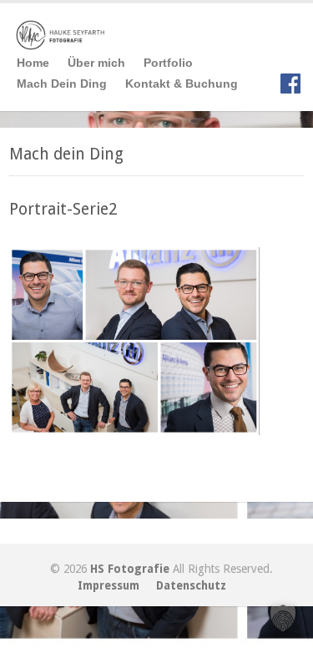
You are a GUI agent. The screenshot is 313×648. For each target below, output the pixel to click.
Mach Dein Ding (62, 83)
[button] (283, 618)
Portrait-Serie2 (63, 209)
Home (33, 62)
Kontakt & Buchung (181, 83)
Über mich (96, 62)
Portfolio (168, 62)
